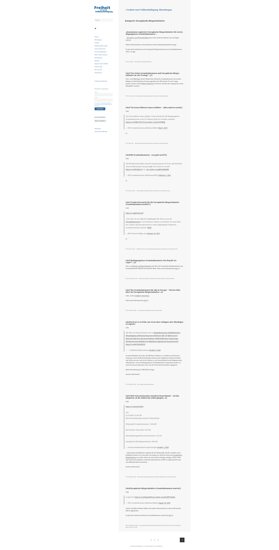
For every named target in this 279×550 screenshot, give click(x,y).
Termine (97, 43)
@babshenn (153, 341)
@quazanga (174, 338)
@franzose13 (172, 336)
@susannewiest (172, 341)
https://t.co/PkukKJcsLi (134, 169)
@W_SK (164, 336)
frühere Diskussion (147, 84)
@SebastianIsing (143, 336)
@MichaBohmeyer (162, 338)
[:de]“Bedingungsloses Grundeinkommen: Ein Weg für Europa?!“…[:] (151, 261)
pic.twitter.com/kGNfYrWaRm (164, 497)
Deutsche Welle (144, 278)
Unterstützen (98, 72)
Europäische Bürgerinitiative (143, 61)
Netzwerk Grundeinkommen (160, 96)
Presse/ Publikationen (101, 52)
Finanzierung (98, 58)
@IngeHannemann (161, 333)
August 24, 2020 (164, 503)
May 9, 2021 (162, 128)
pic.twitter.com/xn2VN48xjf (155, 122)
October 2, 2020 (163, 447)
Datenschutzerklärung (101, 131)
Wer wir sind (98, 69)
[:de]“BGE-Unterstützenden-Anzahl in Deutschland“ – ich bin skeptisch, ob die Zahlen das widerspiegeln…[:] (152, 397)
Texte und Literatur (100, 49)
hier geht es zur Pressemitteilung (138, 38)
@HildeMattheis (174, 333)
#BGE (149, 227)
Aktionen (97, 61)
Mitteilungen (98, 40)
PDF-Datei (136, 79)
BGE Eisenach (141, 249)
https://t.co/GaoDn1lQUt (134, 406)
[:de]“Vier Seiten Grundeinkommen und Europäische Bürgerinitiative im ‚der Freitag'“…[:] (153, 74)
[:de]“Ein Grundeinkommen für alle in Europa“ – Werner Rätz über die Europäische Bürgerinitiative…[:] (153, 291)
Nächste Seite (182, 540)
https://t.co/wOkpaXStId (143, 497)
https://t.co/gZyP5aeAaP (134, 213)
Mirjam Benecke (169, 278)
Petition (156, 477)
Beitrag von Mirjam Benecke (141, 266)
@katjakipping (131, 336)
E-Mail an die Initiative (101, 81)
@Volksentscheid (132, 341)
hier (175, 45)
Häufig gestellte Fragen (101, 46)
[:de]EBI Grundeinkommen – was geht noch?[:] (146, 155)
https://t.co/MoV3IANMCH (135, 344)
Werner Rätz (158, 310)
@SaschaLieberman (133, 338)
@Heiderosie (143, 341)
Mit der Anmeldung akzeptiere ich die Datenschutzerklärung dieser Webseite (103, 104)
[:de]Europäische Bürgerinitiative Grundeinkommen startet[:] (153, 488)
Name (96, 92)
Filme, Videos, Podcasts (101, 55)
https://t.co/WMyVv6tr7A (135, 122)
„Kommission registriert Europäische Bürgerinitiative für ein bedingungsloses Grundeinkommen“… (154, 33)
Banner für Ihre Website (101, 64)
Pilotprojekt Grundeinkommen (167, 477)
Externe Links (98, 67)
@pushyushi (162, 341)
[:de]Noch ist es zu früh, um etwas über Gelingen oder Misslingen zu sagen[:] (154, 323)
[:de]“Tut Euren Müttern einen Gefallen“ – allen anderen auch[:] (154, 107)
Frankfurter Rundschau (141, 296)
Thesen (97, 37)
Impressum (98, 128)
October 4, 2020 (155, 350)
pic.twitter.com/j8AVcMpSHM (158, 169)
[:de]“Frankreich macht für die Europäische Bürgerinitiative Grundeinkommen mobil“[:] (152, 203)
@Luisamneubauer (148, 338)
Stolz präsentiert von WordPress (154, 546)
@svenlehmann (155, 336)
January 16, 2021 (153, 233)
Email (96, 97)
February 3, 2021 (164, 175)
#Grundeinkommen (133, 222)
